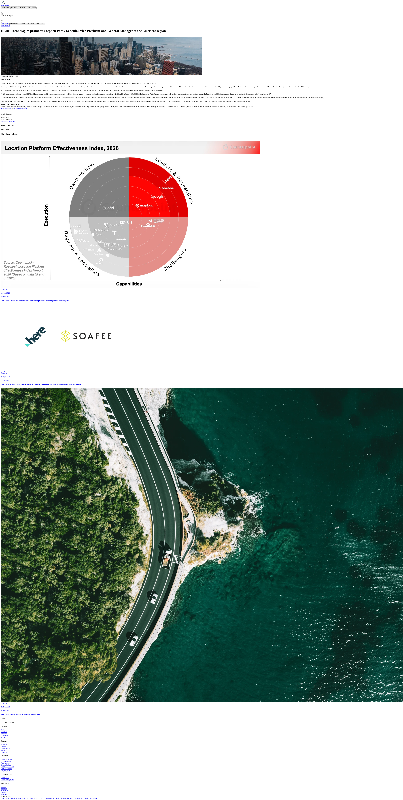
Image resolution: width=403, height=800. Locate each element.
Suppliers (4, 750)
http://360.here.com (20, 108)
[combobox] (201, 19)
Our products (6, 7)
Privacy (36, 798)
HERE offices (5, 748)
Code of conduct (6, 769)
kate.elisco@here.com (8, 121)
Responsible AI (19, 798)
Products (4, 734)
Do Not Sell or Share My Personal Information (82, 798)
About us (4, 744)
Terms (26, 798)
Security (30, 798)
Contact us (4, 752)
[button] (201, 722)
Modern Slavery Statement (58, 798)
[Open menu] (2, 14)
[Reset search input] (2, 20)
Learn (28, 7)
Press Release (5, 26)
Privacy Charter (44, 798)
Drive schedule (6, 765)
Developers (4, 735)
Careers (3, 746)
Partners (3, 737)
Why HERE (5, 5)
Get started (22, 7)
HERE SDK (5, 778)
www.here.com (6, 108)
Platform (4, 730)
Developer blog (6, 761)
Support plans (5, 771)
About (34, 7)
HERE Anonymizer (7, 780)
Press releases (5, 763)
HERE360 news (6, 759)
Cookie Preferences (7, 798)
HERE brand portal (7, 767)
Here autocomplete (7, 15)
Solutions (14, 7)
